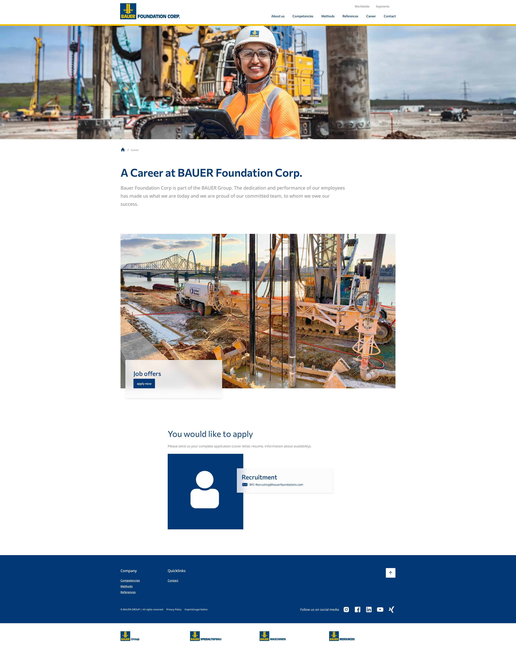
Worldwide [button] (362, 6)
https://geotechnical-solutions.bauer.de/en (205, 636)
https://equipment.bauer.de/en (273, 633)
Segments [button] (382, 6)
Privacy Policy (173, 609)
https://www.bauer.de (130, 633)
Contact (173, 580)
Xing (391, 609)
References (128, 592)
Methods (127, 586)
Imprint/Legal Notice (196, 609)
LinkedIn (369, 609)
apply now (144, 383)
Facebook (358, 609)
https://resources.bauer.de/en (342, 633)
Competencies (130, 580)
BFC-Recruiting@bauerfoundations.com (276, 484)
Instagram (346, 609)
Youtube (380, 609)
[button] (390, 573)
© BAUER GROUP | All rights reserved (142, 609)
